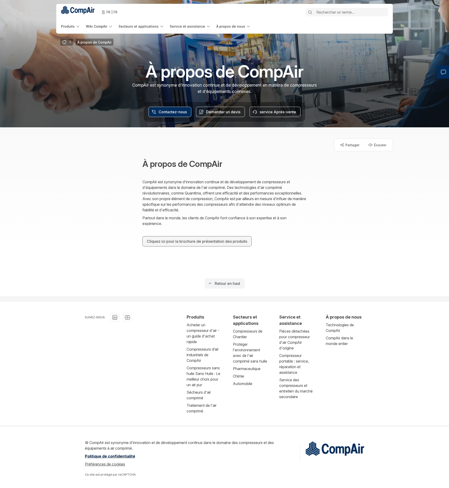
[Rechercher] (310, 12)
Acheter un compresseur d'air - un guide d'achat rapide (203, 333)
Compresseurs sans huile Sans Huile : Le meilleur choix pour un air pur (203, 376)
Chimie (238, 376)
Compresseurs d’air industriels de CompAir (203, 355)
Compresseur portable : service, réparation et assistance (294, 364)
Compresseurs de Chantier (247, 334)
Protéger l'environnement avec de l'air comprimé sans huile (250, 352)
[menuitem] (70, 26)
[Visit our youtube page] (127, 317)
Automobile (242, 383)
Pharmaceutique (247, 368)
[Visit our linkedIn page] (114, 317)
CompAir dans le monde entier (339, 341)
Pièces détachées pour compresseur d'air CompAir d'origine (294, 339)
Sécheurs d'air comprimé (199, 395)
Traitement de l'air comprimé (202, 408)
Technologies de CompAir (340, 328)
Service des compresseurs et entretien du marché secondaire (296, 388)
